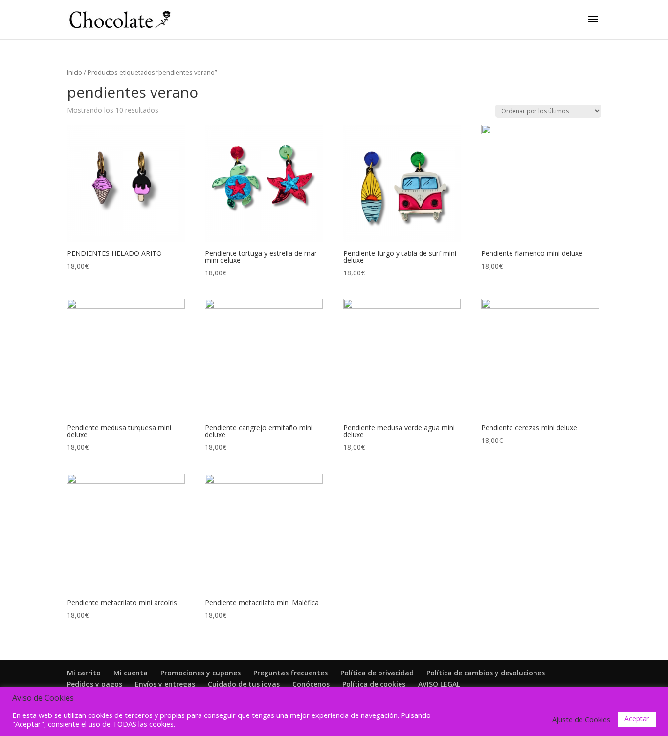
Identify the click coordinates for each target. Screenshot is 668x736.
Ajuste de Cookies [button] (581, 719)
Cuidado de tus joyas (244, 684)
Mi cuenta (130, 672)
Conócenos (311, 684)
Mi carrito (84, 672)
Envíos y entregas (165, 684)
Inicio (74, 72)
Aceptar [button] (636, 718)
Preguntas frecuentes (290, 672)
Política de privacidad (377, 672)
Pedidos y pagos (94, 684)
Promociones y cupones (200, 672)
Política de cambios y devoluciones (485, 672)
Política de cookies (373, 684)
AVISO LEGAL (439, 684)
